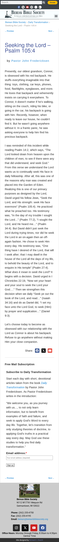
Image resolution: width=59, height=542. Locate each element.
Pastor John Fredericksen (30, 60)
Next (51, 31)
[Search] (43, 2)
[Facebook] (42, 527)
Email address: (16, 453)
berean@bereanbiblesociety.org (33, 519)
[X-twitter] (23, 7)
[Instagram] (31, 7)
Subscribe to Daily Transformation (28, 372)
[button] (56, 16)
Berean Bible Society (15, 22)
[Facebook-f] (18, 7)
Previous (9, 31)
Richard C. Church (36, 540)
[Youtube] (27, 7)
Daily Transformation (38, 22)
